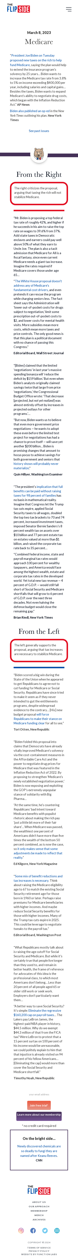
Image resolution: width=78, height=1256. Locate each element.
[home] (17, 9)
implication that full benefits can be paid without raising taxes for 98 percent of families (38, 491)
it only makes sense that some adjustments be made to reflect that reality (38, 853)
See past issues (39, 131)
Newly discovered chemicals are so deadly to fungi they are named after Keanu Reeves (39, 1151)
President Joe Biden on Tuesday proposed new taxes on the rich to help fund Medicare (36, 60)
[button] (69, 10)
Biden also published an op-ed (30, 111)
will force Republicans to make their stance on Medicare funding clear (38, 718)
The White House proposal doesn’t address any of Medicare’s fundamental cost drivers (38, 285)
